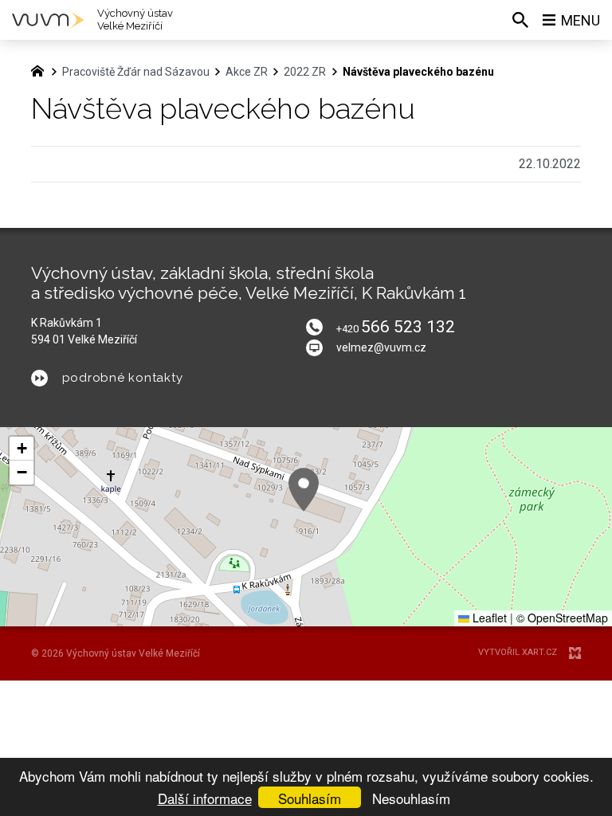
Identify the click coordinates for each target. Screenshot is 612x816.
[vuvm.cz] (41, 69)
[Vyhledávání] (520, 20)
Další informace (205, 798)
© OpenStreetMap (562, 618)
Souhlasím (309, 798)
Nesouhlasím (411, 798)
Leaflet (488, 618)
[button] (303, 490)
